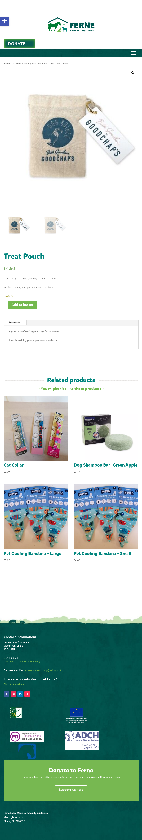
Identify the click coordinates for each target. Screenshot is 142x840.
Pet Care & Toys (46, 63)
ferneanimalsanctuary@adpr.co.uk (42, 670)
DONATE (17, 43)
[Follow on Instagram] (13, 694)
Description (15, 322)
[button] (4, 21)
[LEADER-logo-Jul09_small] (16, 717)
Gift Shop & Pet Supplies (24, 63)
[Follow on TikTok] (27, 694)
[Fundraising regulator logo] (27, 741)
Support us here (71, 790)
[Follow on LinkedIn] (20, 694)
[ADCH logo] (82, 748)
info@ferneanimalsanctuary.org (23, 661)
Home (7, 63)
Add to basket (22, 305)
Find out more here (14, 684)
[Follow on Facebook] (6, 694)
